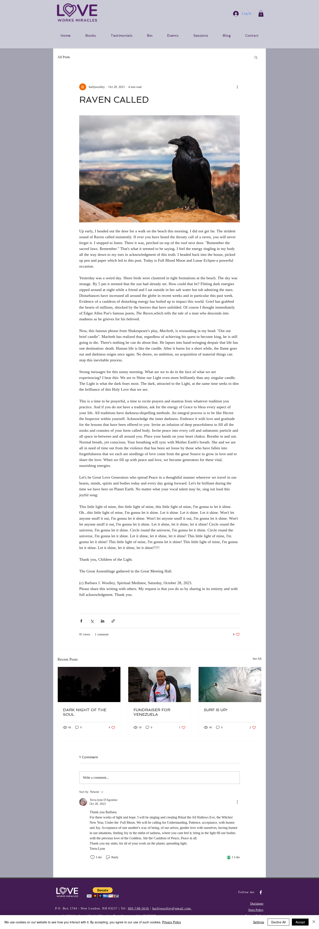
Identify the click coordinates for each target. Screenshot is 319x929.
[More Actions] (237, 802)
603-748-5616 (138, 908)
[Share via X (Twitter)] (92, 621)
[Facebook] (260, 892)
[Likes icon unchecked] (92, 857)
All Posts (64, 57)
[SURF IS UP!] (230, 684)
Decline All (278, 922)
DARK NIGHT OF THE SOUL (84, 712)
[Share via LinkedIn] (102, 621)
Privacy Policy (171, 922)
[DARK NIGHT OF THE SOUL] (89, 684)
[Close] (313, 922)
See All (257, 658)
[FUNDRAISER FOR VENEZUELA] (159, 684)
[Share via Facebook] (81, 621)
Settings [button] (258, 922)
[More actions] (237, 86)
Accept (300, 922)
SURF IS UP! (215, 709)
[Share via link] (113, 621)
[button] (261, 13)
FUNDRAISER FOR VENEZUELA (151, 712)
